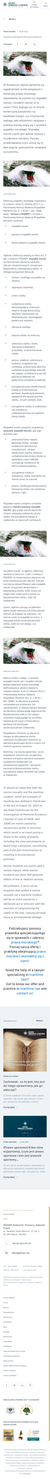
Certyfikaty (7, 1341)
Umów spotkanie (10, 1375)
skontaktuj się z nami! (32, 958)
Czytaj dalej (9, 1107)
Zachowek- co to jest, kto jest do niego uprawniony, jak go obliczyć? (24, 1086)
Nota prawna (8, 1361)
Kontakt (6, 1331)
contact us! (25, 993)
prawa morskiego (24, 942)
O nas (5, 1302)
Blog (5, 1327)
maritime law (32, 977)
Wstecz (12, 19)
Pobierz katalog (9, 1370)
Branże (6, 1307)
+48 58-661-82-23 (21, 1243)
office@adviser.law (20, 1252)
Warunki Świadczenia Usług (14, 1351)
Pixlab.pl (27, 1473)
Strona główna (9, 1297)
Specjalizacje (8, 1312)
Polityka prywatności (11, 1356)
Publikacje (7, 1322)
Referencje (7, 1317)
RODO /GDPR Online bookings (15, 1365)
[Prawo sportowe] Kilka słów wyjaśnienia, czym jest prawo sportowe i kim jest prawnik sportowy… (23, 1153)
